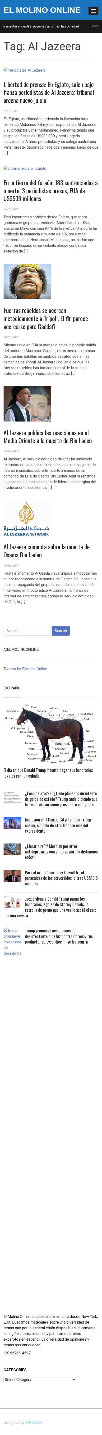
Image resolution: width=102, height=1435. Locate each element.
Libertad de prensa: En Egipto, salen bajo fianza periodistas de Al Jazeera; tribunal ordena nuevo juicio (49, 92)
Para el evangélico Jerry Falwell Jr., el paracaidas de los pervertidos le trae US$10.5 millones (61, 878)
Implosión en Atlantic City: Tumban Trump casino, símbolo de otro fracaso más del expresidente (58, 825)
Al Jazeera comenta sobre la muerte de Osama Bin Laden (47, 550)
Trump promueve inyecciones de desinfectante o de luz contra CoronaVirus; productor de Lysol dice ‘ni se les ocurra (59, 936)
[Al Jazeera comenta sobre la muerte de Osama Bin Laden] (27, 517)
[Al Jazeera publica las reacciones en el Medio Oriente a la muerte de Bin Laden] (27, 403)
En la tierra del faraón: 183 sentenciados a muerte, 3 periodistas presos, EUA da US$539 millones (51, 190)
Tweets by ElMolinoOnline (25, 669)
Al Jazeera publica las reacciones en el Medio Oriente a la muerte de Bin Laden (48, 436)
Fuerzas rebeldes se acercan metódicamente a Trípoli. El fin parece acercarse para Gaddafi (46, 318)
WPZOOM (34, 1422)
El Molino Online (42, 9)
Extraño (12, 688)
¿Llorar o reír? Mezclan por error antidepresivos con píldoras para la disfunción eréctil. (61, 851)
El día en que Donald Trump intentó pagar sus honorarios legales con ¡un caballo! (48, 773)
